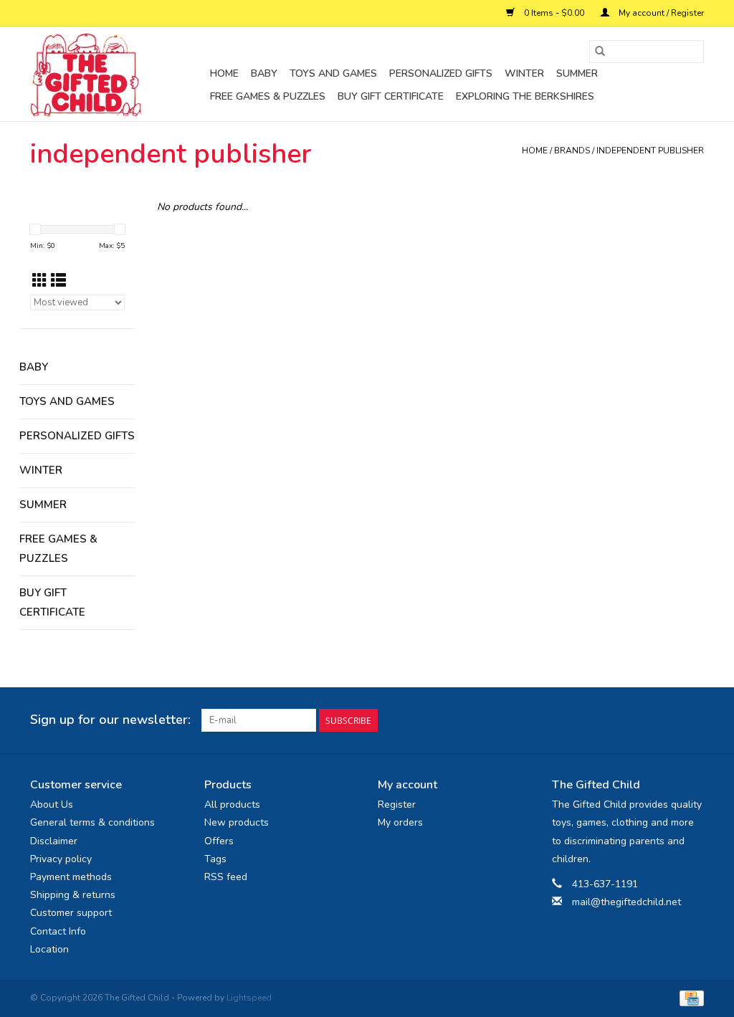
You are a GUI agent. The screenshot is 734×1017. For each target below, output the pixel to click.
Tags (215, 859)
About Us (51, 804)
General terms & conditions (92, 822)
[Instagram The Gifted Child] (692, 720)
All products (232, 804)
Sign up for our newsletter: (110, 719)
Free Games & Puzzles (267, 96)
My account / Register (660, 13)
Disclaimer (53, 841)
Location (49, 949)
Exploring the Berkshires (525, 96)
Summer (577, 73)
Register (397, 804)
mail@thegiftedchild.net (626, 902)
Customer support (71, 913)
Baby (264, 73)
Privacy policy (61, 859)
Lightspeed (249, 997)
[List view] (58, 281)
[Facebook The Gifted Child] (666, 720)
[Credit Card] (689, 997)
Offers (219, 841)
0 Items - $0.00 (554, 13)
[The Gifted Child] (118, 74)
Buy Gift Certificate (391, 96)
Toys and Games (333, 73)
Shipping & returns (72, 895)
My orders (400, 822)
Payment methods (71, 877)
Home (224, 73)
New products (236, 822)
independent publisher (650, 150)
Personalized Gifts (440, 73)
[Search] (600, 51)
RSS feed (225, 877)
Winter (524, 73)
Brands (572, 150)
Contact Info (58, 931)
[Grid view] (39, 281)
